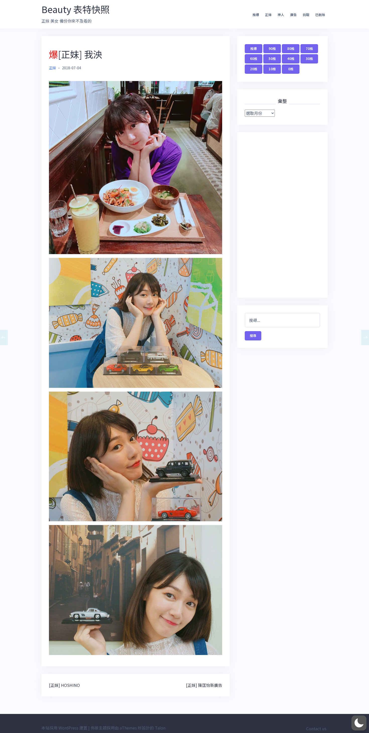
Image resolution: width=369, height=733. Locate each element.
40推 (290, 58)
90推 (272, 48)
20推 (253, 68)
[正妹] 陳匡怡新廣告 (204, 685)
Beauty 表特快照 (75, 9)
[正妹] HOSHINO (64, 685)
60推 (253, 58)
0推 (290, 68)
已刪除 (320, 14)
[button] (358, 722)
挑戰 (306, 14)
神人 (281, 14)
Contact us (316, 728)
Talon (160, 728)
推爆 (256, 14)
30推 (309, 58)
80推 (290, 48)
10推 (272, 68)
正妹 (268, 14)
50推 (272, 58)
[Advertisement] (282, 215)
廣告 (293, 14)
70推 (309, 48)
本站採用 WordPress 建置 (64, 728)
